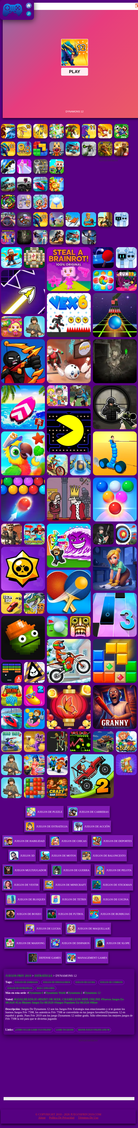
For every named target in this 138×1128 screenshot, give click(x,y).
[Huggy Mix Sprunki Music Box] (121, 225)
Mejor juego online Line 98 (93, 1030)
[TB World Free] (24, 207)
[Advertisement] (108, 183)
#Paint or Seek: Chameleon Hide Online (69, 999)
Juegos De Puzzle (49, 811)
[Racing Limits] (24, 190)
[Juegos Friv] (29, 7)
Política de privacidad (61, 1117)
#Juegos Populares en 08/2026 (71, 1002)
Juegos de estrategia (20, 988)
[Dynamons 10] (24, 137)
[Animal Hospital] (56, 155)
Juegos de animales (26, 982)
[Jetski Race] (40, 190)
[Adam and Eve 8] (24, 155)
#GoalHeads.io (25, 999)
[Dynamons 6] (40, 137)
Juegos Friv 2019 (18, 975)
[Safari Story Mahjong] (89, 243)
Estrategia (43, 975)
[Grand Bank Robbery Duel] (40, 243)
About (41, 1117)
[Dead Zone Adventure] (24, 243)
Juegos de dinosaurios (56, 982)
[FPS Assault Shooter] (105, 225)
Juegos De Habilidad (29, 841)
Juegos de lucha (85, 982)
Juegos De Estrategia (52, 826)
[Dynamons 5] (8, 137)
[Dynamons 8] (105, 137)
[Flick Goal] (56, 225)
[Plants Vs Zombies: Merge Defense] (56, 190)
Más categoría (46, 988)
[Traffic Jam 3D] (8, 225)
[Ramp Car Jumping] (8, 172)
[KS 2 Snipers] (89, 155)
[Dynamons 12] (8, 155)
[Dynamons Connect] (56, 137)
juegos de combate (111, 982)
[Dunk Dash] (89, 225)
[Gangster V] (121, 155)
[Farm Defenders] (105, 155)
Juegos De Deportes (117, 841)
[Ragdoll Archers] (40, 172)
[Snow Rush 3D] (73, 225)
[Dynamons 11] (89, 137)
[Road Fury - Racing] (73, 155)
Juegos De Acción (97, 826)
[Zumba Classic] (8, 207)
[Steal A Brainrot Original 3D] (8, 243)
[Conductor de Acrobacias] (56, 243)
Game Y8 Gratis (65, 1030)
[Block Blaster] (40, 155)
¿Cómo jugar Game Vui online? (33, 1030)
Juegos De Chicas (73, 841)
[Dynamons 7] (73, 137)
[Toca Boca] (40, 207)
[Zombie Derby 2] (8, 190)
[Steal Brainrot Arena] (56, 172)
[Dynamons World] (121, 137)
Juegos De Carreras (94, 811)
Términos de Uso (88, 1117)
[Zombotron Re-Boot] (24, 225)
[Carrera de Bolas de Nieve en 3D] (56, 207)
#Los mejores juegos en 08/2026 (34, 1002)
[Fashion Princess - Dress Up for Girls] (24, 172)
